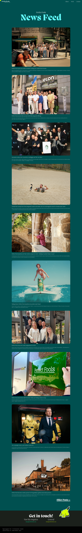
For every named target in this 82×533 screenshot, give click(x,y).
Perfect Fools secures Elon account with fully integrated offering (26, 116)
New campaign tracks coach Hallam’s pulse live (23, 445)
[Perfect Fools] (6, 2)
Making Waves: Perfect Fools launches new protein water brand (26, 304)
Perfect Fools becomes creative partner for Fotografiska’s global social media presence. (31, 492)
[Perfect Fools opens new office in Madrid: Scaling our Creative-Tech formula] (41, 47)
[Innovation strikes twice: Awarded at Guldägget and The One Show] (41, 139)
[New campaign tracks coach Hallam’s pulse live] (41, 424)
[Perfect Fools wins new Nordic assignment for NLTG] (41, 327)
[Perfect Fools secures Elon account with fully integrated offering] (41, 94)
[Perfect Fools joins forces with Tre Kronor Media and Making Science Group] (41, 374)
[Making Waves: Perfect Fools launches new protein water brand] (41, 281)
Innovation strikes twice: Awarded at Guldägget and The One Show (27, 157)
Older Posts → (63, 500)
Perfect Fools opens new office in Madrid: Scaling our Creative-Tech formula (29, 68)
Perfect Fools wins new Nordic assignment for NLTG (24, 345)
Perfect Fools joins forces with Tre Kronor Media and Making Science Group (29, 398)
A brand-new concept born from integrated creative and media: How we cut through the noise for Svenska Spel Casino (38, 206)
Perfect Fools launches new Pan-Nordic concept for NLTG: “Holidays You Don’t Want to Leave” (33, 254)
